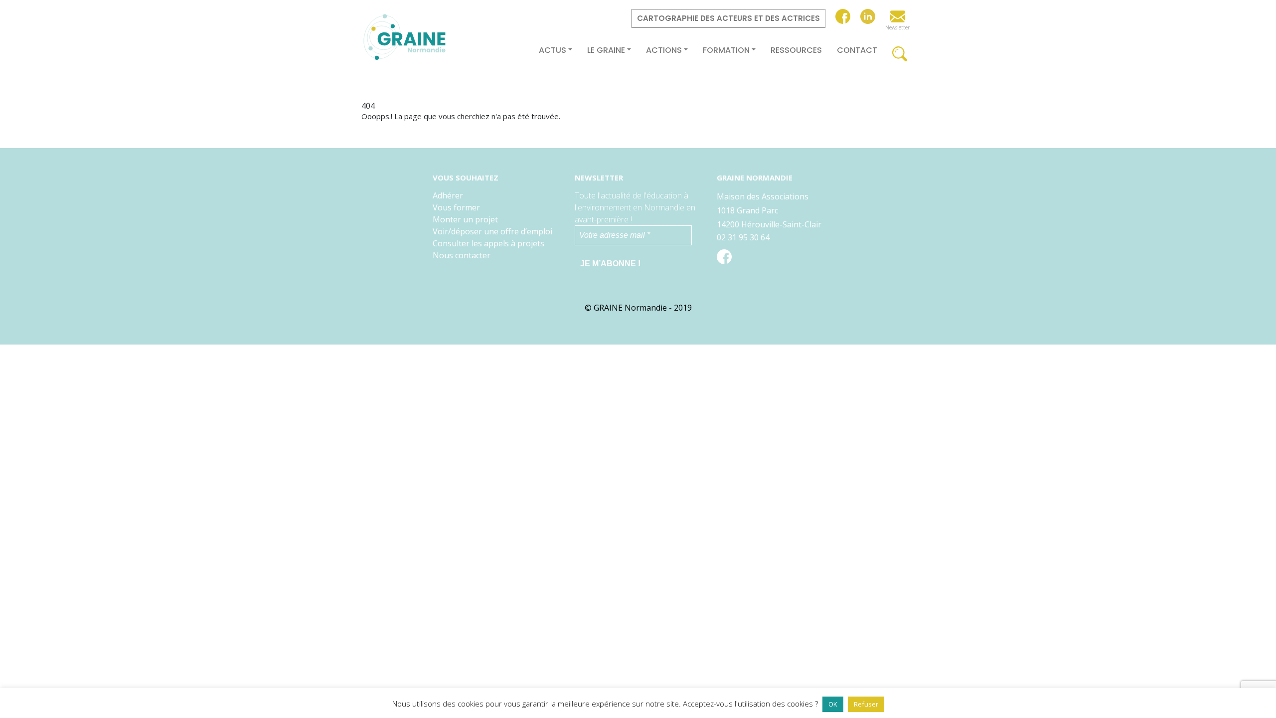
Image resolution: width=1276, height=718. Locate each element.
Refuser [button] (866, 704)
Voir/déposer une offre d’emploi (492, 231)
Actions (664, 50)
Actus (552, 50)
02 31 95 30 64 (743, 237)
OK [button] (832, 704)
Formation (726, 50)
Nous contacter (461, 255)
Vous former (456, 207)
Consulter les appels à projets (488, 243)
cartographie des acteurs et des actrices (728, 18)
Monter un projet (465, 219)
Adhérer (448, 195)
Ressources (796, 50)
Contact (857, 50)
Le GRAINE (606, 50)
